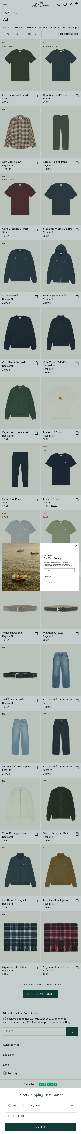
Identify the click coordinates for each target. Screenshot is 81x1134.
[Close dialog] (76, 545)
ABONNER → (49, 576)
